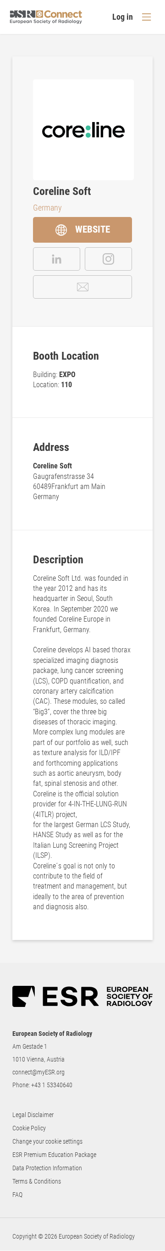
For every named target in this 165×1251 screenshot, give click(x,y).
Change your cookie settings (47, 1141)
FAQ (17, 1194)
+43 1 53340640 (51, 1085)
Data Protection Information (47, 1168)
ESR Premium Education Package (54, 1154)
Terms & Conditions (36, 1181)
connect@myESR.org (38, 1072)
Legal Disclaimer (33, 1114)
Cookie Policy (29, 1128)
